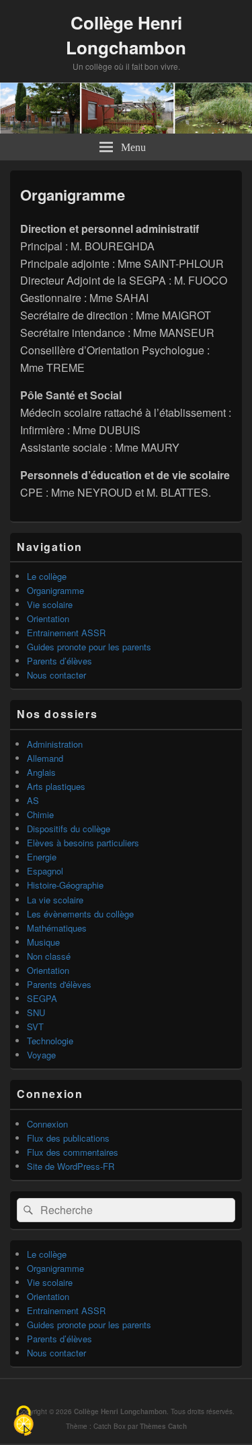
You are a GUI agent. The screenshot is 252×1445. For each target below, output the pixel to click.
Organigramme (55, 590)
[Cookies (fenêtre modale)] (23, 1422)
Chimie (40, 814)
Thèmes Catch (163, 1426)
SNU (36, 1012)
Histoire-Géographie (65, 885)
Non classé (49, 956)
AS (33, 800)
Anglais (41, 772)
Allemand (45, 758)
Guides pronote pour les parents (89, 646)
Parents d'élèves (59, 984)
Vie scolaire (50, 604)
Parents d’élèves (59, 660)
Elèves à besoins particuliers (83, 842)
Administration (55, 744)
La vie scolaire (55, 899)
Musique (43, 942)
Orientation (48, 618)
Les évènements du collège (80, 913)
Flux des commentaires (72, 1152)
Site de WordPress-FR (70, 1166)
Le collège (47, 576)
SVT (35, 1026)
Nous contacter (56, 674)
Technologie (50, 1040)
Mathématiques (57, 927)
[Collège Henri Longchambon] (126, 129)
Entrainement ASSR (66, 632)
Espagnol (45, 870)
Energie (41, 856)
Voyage (41, 1054)
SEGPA (42, 998)
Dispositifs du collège (68, 828)
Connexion (47, 1123)
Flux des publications (68, 1138)
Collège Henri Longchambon (126, 35)
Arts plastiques (56, 786)
